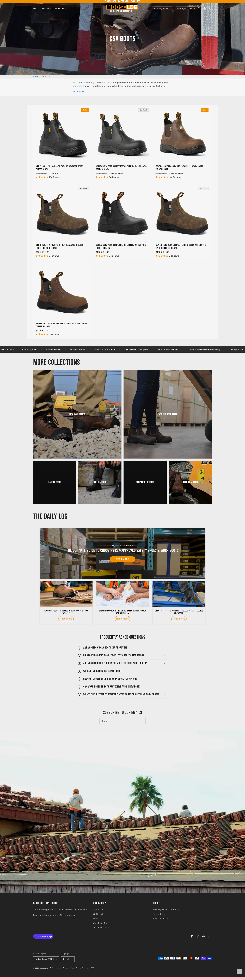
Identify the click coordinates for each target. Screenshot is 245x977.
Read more (78, 91)
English (66, 959)
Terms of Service (160, 918)
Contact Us (98, 909)
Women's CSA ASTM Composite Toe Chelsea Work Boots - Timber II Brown (61, 325)
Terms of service (82, 968)
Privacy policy (68, 968)
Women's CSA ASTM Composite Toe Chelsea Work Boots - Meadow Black (121, 168)
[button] (36, 8)
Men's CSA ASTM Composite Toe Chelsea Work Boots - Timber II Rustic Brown (60, 246)
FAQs (95, 918)
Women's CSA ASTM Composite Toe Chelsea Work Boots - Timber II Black (121, 246)
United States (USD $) (45, 959)
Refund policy (55, 968)
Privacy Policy (159, 914)
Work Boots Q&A (100, 923)
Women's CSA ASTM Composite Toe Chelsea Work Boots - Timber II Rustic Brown (181, 246)
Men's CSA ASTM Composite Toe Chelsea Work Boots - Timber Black (60, 168)
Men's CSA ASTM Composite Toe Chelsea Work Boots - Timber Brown (180, 168)
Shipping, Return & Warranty (166, 909)
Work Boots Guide (101, 927)
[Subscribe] (142, 721)
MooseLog (44, 968)
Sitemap (109, 968)
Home (35, 76)
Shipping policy (97, 968)
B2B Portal (98, 914)
